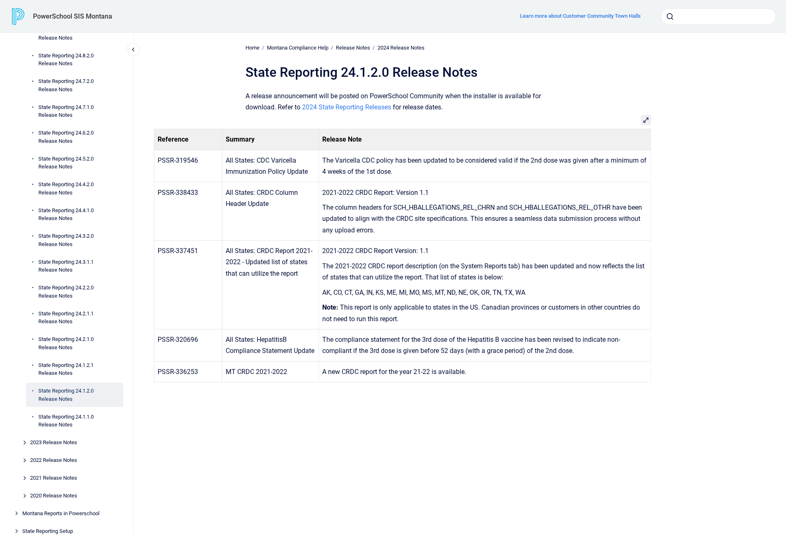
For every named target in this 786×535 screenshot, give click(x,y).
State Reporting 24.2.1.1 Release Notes (66, 317)
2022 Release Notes (53, 460)
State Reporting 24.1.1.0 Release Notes (66, 420)
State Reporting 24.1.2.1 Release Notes (66, 369)
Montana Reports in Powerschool (60, 513)
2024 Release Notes (401, 48)
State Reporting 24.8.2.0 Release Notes (66, 59)
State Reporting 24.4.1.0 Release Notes (66, 214)
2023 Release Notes (53, 442)
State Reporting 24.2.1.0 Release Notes (66, 343)
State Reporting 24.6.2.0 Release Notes (66, 137)
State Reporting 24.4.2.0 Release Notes (66, 188)
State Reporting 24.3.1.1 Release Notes (66, 265)
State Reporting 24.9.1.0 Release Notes (66, 33)
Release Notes (353, 48)
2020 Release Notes (53, 495)
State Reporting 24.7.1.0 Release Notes (66, 111)
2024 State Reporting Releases (346, 107)
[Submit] (670, 16)
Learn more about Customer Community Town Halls (580, 16)
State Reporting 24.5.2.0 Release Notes (66, 162)
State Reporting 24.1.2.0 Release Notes (66, 395)
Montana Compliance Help (297, 48)
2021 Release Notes (53, 478)
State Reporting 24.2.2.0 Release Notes (66, 291)
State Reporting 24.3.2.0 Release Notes (66, 240)
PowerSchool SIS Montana (72, 16)
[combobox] (718, 16)
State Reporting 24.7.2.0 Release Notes (66, 85)
